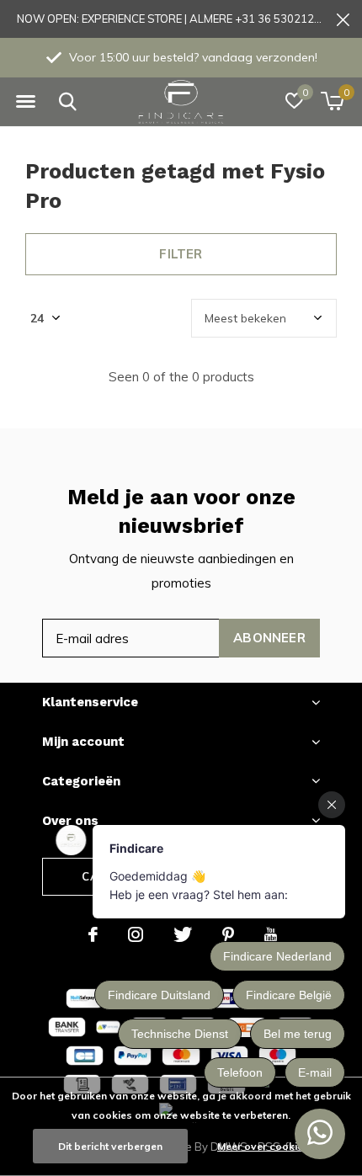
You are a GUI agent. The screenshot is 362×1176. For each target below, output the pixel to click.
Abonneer (269, 638)
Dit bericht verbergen (110, 1146)
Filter (180, 254)
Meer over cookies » (267, 1146)
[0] (332, 101)
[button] (25, 101)
